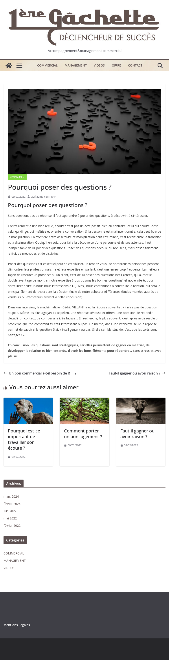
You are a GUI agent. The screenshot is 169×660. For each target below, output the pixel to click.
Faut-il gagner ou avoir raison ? (134, 373)
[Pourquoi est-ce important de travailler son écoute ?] (28, 400)
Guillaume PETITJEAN (43, 196)
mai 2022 (10, 518)
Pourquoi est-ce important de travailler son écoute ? (24, 439)
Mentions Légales (17, 625)
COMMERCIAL (47, 65)
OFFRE (116, 65)
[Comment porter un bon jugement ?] (84, 400)
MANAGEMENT (76, 65)
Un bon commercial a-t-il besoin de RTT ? (42, 373)
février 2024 (12, 504)
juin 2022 (10, 511)
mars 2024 (11, 496)
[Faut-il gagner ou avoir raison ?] (140, 400)
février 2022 (12, 525)
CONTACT (135, 65)
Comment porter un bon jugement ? (83, 433)
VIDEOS (99, 65)
